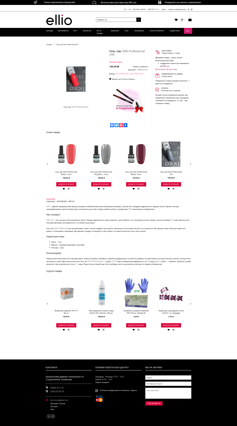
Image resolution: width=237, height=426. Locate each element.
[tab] (51, 200)
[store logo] (59, 19)
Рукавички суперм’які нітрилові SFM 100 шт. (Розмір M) (136, 311)
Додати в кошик (66, 184)
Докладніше (62, 201)
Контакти (54, 406)
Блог (52, 409)
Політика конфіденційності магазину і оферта (118, 390)
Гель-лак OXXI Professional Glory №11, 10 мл (101, 173)
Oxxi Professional (121, 73)
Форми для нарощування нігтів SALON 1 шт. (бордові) (171, 311)
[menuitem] (49, 31)
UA (130, 9)
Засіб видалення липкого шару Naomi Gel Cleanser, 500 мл (101, 311)
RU (125, 9)
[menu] (118, 32)
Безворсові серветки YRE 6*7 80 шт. (66, 311)
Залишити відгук (115, 62)
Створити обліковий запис (177, 9)
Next (190, 164)
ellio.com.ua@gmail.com (59, 400)
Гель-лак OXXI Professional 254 (171, 173)
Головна (49, 44)
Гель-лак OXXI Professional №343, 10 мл (136, 173)
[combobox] (118, 20)
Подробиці (50, 201)
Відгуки (71, 201)
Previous (47, 164)
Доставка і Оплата (139, 9)
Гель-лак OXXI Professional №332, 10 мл (66, 173)
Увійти (163, 9)
